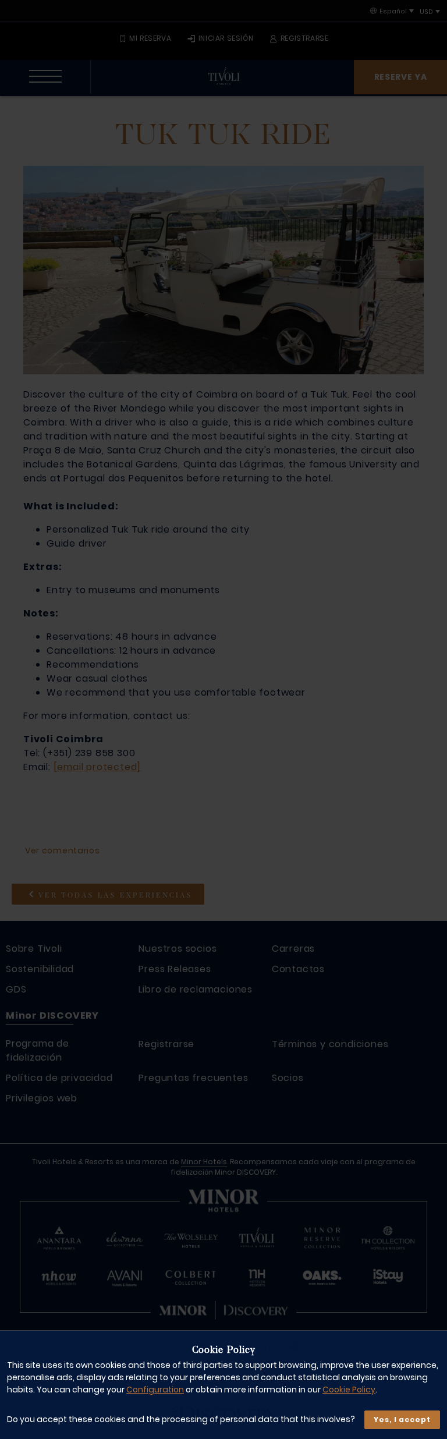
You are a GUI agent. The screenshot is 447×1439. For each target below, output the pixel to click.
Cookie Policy (348, 1389)
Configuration (155, 1389)
